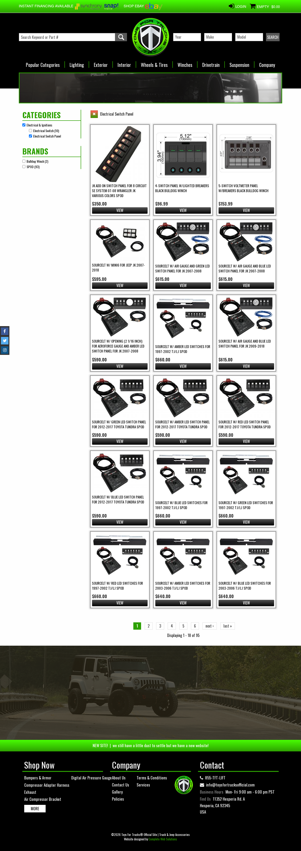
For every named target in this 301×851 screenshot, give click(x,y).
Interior (124, 63)
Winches (185, 63)
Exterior (101, 63)
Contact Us (120, 785)
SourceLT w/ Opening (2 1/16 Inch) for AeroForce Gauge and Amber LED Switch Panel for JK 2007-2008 (118, 345)
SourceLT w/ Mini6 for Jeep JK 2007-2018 (118, 267)
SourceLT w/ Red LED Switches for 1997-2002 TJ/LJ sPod (117, 585)
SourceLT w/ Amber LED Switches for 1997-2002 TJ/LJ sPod (182, 349)
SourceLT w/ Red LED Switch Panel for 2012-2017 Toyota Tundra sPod (244, 424)
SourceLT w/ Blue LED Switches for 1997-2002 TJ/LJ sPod (181, 505)
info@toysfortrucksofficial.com (230, 785)
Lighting (77, 63)
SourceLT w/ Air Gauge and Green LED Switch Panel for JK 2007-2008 (182, 268)
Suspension (239, 63)
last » (227, 626)
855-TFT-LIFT (215, 778)
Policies (118, 799)
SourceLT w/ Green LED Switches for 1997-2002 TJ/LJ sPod (245, 505)
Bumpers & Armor (37, 778)
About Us (119, 778)
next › (210, 626)
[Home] (150, 37)
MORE (35, 808)
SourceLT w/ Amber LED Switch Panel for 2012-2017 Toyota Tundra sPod (182, 424)
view (119, 210)
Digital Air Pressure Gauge (91, 778)
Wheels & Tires (154, 63)
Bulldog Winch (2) (37, 161)
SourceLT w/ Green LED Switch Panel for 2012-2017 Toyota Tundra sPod (119, 424)
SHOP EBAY (134, 5)
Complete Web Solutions (163, 839)
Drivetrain (211, 63)
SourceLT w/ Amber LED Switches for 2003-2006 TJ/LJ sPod (182, 585)
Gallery (117, 792)
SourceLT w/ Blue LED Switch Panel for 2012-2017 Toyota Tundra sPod (118, 499)
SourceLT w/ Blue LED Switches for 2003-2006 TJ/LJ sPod (244, 585)
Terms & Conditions (152, 778)
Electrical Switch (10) (46, 130)
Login (240, 6)
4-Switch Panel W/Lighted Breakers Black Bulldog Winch (182, 188)
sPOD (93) (33, 166)
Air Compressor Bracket (42, 799)
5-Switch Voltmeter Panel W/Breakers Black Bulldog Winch (243, 188)
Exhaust (30, 792)
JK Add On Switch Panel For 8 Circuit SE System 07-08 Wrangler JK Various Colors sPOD (119, 190)
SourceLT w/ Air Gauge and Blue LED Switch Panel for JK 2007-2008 (244, 268)
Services (143, 785)
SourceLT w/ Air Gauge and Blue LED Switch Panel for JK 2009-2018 (244, 343)
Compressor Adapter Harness (46, 785)
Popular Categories (43, 63)
